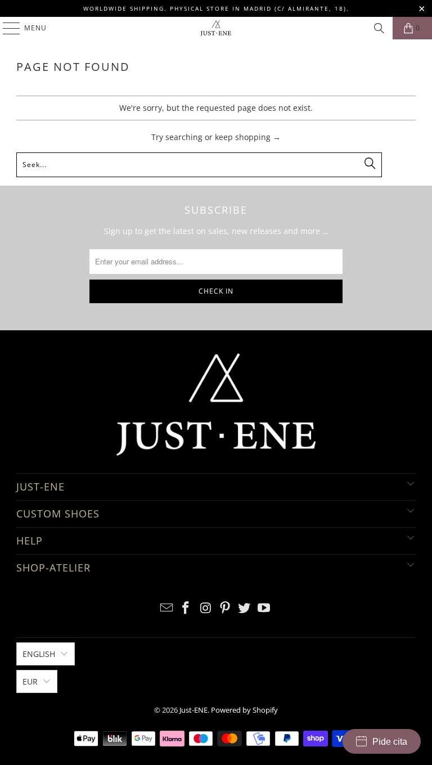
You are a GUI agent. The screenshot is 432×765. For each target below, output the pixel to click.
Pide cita (389, 741)
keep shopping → (248, 137)
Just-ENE (193, 710)
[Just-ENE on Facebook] (186, 608)
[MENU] (6, 28)
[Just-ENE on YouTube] (264, 608)
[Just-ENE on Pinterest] (225, 608)
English (38, 654)
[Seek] (379, 28)
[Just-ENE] (216, 28)
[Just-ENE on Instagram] (205, 608)
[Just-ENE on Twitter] (244, 608)
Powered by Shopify (244, 710)
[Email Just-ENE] (166, 608)
